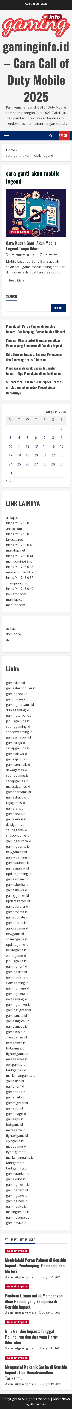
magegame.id (16, 1146)
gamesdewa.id (16, 754)
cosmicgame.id (17, 939)
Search (11, 296)
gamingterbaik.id (18, 715)
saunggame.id (16, 830)
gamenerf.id (15, 1086)
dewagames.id (16, 770)
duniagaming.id (17, 710)
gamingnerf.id (16, 966)
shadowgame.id (17, 835)
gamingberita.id (18, 846)
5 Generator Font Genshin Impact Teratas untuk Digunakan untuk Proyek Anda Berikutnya (34, 387)
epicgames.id (15, 1064)
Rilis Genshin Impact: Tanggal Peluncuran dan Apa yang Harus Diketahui (31, 1336)
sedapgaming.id (18, 748)
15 (53, 446)
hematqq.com (16, 594)
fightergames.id (17, 1053)
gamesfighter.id (17, 1021)
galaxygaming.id (18, 857)
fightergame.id (17, 1135)
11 (19, 446)
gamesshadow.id (18, 737)
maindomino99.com (20, 561)
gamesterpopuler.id (21, 688)
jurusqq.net (14, 539)
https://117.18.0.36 (19, 523)
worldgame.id (16, 955)
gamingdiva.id (16, 1206)
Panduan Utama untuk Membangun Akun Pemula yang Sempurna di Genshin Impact (34, 1301)
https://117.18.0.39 (19, 534)
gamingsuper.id (17, 1217)
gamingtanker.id (18, 1004)
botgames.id (15, 1048)
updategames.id (18, 901)
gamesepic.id (15, 1032)
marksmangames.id (20, 1075)
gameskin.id (15, 1081)
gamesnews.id (16, 890)
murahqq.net (15, 550)
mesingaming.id (18, 1212)
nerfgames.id (16, 1043)
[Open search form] (50, 135)
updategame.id (17, 944)
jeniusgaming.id (18, 721)
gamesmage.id (17, 1026)
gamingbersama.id (20, 704)
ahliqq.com (14, 528)
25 (19, 464)
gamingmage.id (17, 988)
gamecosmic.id (17, 912)
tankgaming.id (16, 1168)
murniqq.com (15, 599)
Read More (18, 281)
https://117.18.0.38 (19, 567)
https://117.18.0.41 (19, 556)
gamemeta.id (15, 1097)
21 (44, 455)
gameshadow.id (17, 797)
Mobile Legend (20, 232)
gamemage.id (16, 1113)
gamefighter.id (17, 1103)
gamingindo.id (16, 1201)
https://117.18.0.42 (19, 545)
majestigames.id (18, 786)
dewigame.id (15, 824)
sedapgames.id (17, 781)
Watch (63, 135)
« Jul (9, 480)
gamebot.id (14, 1108)
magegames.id (17, 1059)
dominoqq (13, 634)
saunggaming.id (18, 726)
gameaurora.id (17, 906)
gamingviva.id (16, 1223)
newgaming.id (16, 852)
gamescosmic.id (17, 879)
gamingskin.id (16, 972)
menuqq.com (15, 605)
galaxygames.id (17, 895)
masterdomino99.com (22, 572)
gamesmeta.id (16, 1015)
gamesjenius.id (17, 759)
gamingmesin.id (18, 1184)
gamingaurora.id (18, 841)
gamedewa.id (15, 814)
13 (36, 446)
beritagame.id (16, 950)
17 (10, 455)
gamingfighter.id (18, 1010)
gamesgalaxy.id (17, 868)
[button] (6, 135)
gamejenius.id (16, 819)
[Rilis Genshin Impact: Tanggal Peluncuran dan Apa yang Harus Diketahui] (36, 1322)
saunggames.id (17, 775)
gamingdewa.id (17, 699)
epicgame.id (15, 1141)
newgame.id (15, 934)
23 (61, 455)
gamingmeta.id (17, 993)
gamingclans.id (17, 977)
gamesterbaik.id (18, 764)
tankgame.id (15, 1163)
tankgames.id (16, 1070)
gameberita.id (16, 922)
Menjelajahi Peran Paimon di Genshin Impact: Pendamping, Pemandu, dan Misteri (35, 1265)
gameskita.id (15, 683)
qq (8, 639)
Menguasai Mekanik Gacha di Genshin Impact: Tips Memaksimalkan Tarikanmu (36, 1372)
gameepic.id (15, 1119)
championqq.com (18, 583)
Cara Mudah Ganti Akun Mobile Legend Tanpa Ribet (36, 213)
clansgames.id (16, 1037)
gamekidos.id (16, 1179)
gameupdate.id (17, 917)
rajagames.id (15, 802)
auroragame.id (17, 928)
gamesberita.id (17, 884)
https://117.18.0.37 (19, 577)
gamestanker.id (17, 1173)
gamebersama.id (18, 792)
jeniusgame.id (16, 961)
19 (27, 455)
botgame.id (14, 1124)
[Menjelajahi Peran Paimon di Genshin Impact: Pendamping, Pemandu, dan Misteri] (36, 1251)
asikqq (11, 628)
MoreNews (61, 1399)
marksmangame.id (20, 1157)
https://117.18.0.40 (19, 588)
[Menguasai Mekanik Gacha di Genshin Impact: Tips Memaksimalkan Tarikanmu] (36, 1358)
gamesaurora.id (18, 862)
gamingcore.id (16, 1195)
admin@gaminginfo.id (23, 254)
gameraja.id (14, 808)
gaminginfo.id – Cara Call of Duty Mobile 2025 (36, 71)
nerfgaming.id (16, 999)
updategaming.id (18, 874)
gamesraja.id (15, 743)
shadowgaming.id (19, 732)
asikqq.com (14, 517)
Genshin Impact (17, 1251)
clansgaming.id (17, 983)
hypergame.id (16, 1152)
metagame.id (15, 1130)
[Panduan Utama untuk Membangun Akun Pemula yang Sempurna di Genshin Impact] (36, 1286)
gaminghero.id (17, 1190)
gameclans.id (15, 1092)
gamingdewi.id (16, 694)
